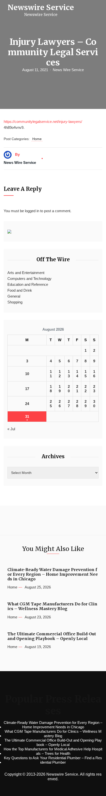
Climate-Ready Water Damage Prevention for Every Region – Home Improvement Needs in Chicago (52, 574)
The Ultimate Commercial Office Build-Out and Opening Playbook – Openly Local (51, 636)
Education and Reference (27, 284)
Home (37, 139)
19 (60, 388)
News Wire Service (68, 70)
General (13, 296)
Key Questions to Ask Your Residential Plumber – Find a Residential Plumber (53, 760)
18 (51, 388)
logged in (32, 211)
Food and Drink (19, 290)
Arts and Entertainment (25, 273)
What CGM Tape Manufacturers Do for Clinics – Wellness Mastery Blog (52, 606)
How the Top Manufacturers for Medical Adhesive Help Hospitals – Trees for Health (53, 751)
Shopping (14, 302)
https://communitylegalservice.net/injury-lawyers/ (43, 121)
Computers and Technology (29, 278)
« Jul (11, 429)
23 (94, 388)
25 (51, 403)
